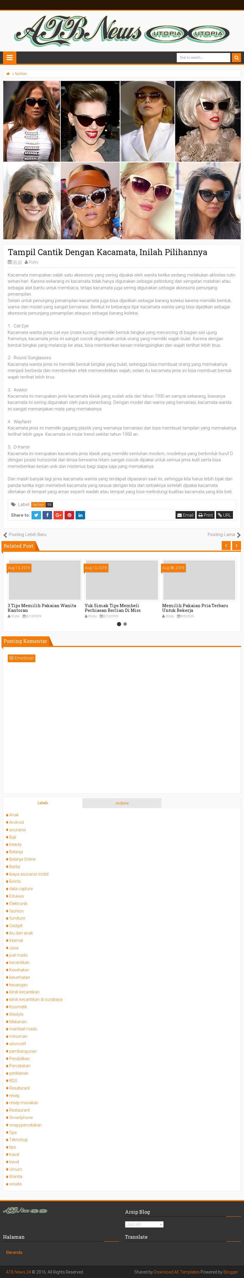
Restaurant (19, 1110)
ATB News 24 (18, 1272)
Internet (16, 940)
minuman (18, 1036)
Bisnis (15, 881)
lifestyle (16, 1014)
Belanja (16, 851)
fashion (38, 505)
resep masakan (23, 1102)
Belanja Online (22, 859)
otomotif (17, 1043)
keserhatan (19, 977)
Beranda (14, 1252)
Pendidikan (19, 1058)
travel (14, 1154)
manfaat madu (23, 1029)
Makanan (18, 1021)
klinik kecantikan (24, 992)
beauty (15, 844)
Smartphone (21, 1117)
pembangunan (23, 1051)
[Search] (236, 57)
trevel (14, 1162)
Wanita (15, 1176)
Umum (15, 1169)
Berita (14, 866)
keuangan (18, 984)
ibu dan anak (21, 933)
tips (12, 1147)
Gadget (16, 925)
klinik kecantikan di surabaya (35, 999)
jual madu (18, 955)
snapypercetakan (25, 1125)
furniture (17, 918)
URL (226, 515)
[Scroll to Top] (237, 1268)
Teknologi (18, 1139)
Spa (13, 1132)
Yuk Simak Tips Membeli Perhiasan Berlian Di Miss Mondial (113, 610)
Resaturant (19, 1088)
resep (14, 1095)
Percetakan (19, 1065)
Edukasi (16, 896)
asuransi (17, 829)
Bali (12, 837)
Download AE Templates (177, 1272)
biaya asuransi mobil (29, 874)
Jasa (13, 948)
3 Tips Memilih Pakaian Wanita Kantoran (42, 608)
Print (208, 515)
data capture (21, 888)
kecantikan (19, 962)
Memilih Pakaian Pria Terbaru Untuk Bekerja (195, 608)
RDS (13, 1080)
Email (187, 515)
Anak (14, 815)
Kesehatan (19, 970)
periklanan (19, 1073)
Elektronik (18, 903)
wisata (15, 1184)
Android (16, 822)
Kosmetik (18, 1006)
